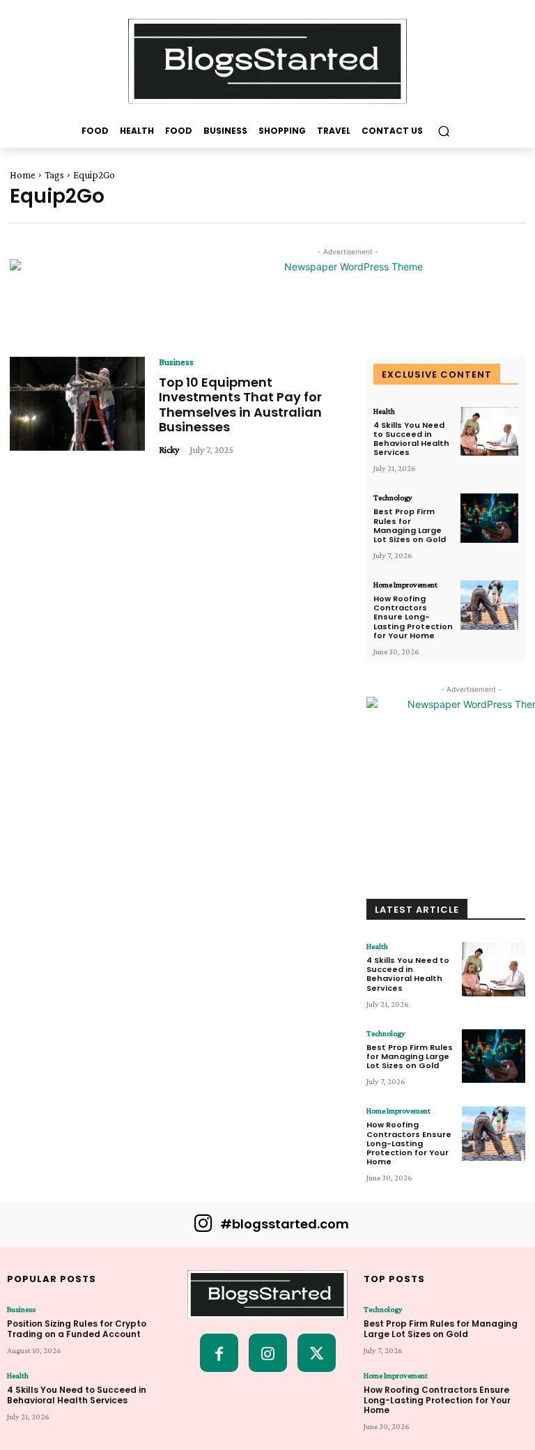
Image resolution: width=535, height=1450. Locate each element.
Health (384, 411)
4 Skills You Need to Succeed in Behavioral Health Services (411, 438)
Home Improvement (405, 584)
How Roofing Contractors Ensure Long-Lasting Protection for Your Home (413, 617)
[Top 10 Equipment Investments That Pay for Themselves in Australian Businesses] (77, 404)
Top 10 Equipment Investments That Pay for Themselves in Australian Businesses (240, 404)
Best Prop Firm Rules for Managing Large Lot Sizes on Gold (409, 525)
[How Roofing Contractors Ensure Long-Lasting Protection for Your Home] (489, 605)
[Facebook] (219, 1353)
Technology (392, 497)
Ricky (169, 449)
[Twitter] (316, 1353)
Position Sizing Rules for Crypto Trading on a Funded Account (76, 1328)
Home (23, 174)
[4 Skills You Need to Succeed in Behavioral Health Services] (489, 431)
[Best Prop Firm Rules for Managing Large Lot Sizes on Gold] (489, 518)
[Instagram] (268, 1353)
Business (176, 362)
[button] (443, 131)
